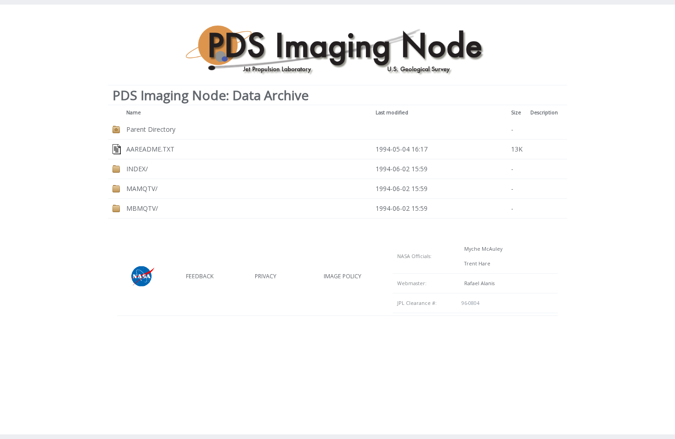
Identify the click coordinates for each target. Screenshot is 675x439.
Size (516, 112)
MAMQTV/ (142, 188)
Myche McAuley (481, 249)
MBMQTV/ (142, 208)
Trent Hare (475, 263)
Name (133, 112)
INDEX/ (137, 168)
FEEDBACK (200, 276)
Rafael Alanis (478, 283)
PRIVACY (265, 276)
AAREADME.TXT (150, 149)
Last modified (392, 112)
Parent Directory (150, 129)
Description (544, 112)
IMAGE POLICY (342, 276)
